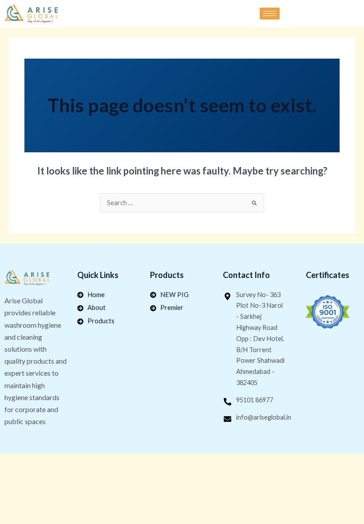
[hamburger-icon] (270, 14)
